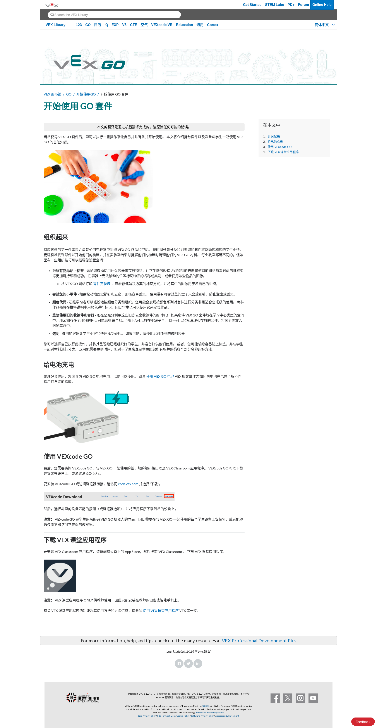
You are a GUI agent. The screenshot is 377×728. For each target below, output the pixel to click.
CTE (133, 25)
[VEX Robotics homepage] (52, 4)
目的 (97, 25)
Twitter (188, 663)
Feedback (363, 721)
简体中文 (322, 25)
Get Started (252, 5)
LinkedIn (198, 663)
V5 (124, 25)
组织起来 (274, 136)
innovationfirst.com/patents (210, 712)
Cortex (212, 25)
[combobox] (114, 14)
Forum (303, 5)
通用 (200, 25)
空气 (144, 25)
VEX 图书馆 (52, 94)
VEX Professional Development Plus (259, 640)
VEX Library (55, 25)
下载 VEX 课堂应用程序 (283, 152)
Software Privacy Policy (202, 715)
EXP (115, 25)
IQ (106, 25)
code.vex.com (128, 484)
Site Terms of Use (166, 715)
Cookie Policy (183, 715)
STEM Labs (274, 5)
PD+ (291, 5)
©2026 (205, 706)
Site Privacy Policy (147, 715)
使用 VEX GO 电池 (160, 376)
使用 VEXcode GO (280, 147)
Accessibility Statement (227, 715)
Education (184, 25)
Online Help (322, 5)
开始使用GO (86, 94)
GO (88, 25)
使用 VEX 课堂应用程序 (161, 610)
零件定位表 (102, 283)
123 (79, 25)
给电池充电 (275, 141)
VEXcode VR (162, 25)
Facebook (179, 663)
